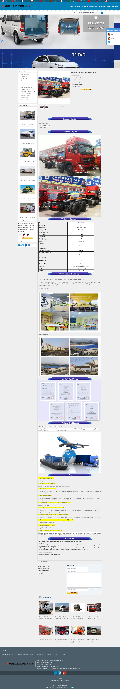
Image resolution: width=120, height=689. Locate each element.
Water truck (24, 85)
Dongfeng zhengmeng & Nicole (25, 654)
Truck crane (24, 76)
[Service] (20, 234)
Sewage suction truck (26, 93)
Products (85, 6)
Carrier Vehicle (25, 97)
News (109, 6)
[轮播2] (60, 67)
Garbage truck (24, 83)
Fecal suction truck (25, 95)
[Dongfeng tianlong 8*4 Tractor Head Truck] (54, 87)
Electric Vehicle (25, 74)
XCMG (56, 654)
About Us (77, 6)
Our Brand (115, 6)
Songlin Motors (40, 654)
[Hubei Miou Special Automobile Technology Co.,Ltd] (16, 8)
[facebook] (29, 245)
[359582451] (39, 573)
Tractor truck (24, 80)
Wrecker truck (24, 89)
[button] (57, 66)
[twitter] (22, 245)
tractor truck (44, 561)
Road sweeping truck (26, 87)
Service (112, 34)
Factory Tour (93, 6)
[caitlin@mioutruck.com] (42, 573)
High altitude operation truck (28, 91)
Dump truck (24, 78)
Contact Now (27, 238)
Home (71, 6)
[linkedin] (19, 245)
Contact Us (102, 6)
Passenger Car (25, 99)
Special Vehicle (25, 102)
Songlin (49, 654)
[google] (26, 245)
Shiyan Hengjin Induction (8, 654)
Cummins (64, 654)
